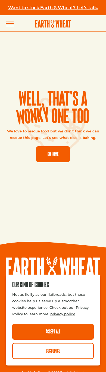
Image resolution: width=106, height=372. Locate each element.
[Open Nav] (12, 24)
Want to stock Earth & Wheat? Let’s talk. (53, 7)
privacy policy (62, 313)
